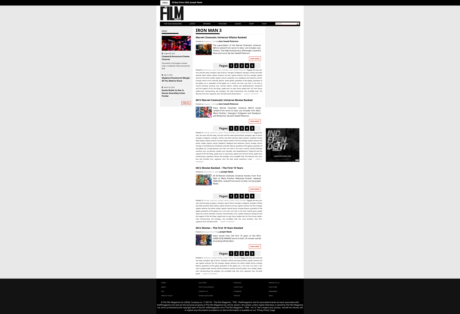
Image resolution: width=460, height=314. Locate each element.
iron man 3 (258, 83)
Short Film (238, 287)
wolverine (242, 159)
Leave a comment (251, 94)
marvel (246, 148)
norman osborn (226, 86)
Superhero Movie (212, 156)
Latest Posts (216, 70)
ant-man (256, 70)
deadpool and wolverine (248, 78)
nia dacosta (211, 151)
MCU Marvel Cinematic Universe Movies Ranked (224, 100)
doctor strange (250, 143)
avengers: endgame (234, 73)
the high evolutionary (235, 91)
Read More (254, 59)
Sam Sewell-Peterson (229, 41)
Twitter (237, 296)
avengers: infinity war (250, 73)
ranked (235, 86)
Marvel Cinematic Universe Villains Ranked (221, 37)
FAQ (162, 291)
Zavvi (271, 296)
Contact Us (203, 291)
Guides (238, 23)
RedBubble (273, 291)
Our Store (273, 287)
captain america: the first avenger (243, 75)
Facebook (238, 291)
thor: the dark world (224, 94)
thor (203, 94)
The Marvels (249, 156)
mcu (217, 86)
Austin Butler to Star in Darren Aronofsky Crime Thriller (173, 93)
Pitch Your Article (206, 287)
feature (221, 80)
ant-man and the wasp (208, 135)
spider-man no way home (231, 88)
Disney (206, 132)
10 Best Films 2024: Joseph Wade (187, 2)
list (201, 214)
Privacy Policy (167, 296)
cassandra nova (232, 78)
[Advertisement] (282, 64)
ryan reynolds (227, 151)
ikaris (234, 83)
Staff (251, 23)
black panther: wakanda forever (250, 138)
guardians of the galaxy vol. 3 (220, 83)
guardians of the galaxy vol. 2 (211, 211)
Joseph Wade (227, 171)
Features (222, 23)
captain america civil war (221, 75)
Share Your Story (206, 296)
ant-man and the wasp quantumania (230, 135)
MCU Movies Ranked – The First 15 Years (219, 167)
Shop (264, 23)
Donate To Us (274, 283)
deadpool (221, 143)
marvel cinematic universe (205, 86)
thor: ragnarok (211, 94)
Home (163, 283)
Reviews (207, 23)
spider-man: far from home (252, 88)
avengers (213, 203)
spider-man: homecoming (205, 91)
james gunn (252, 211)
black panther (233, 138)
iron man (240, 83)
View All (186, 103)
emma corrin (206, 80)
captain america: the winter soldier (208, 208)
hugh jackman (213, 148)
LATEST (192, 23)
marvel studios (228, 214)
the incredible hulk (251, 91)
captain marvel (221, 78)
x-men (249, 159)
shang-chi (247, 214)
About (163, 287)
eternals (215, 80)
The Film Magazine (173, 23)
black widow (206, 75)
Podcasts (237, 283)
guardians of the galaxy (243, 80)
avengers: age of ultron (218, 73)
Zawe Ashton (236, 94)
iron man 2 (248, 83)
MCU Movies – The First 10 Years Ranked (219, 227)
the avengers (221, 91)
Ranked (225, 70)
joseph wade (205, 268)
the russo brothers (246, 219)
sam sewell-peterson (246, 86)
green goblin (229, 80)
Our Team (202, 283)
